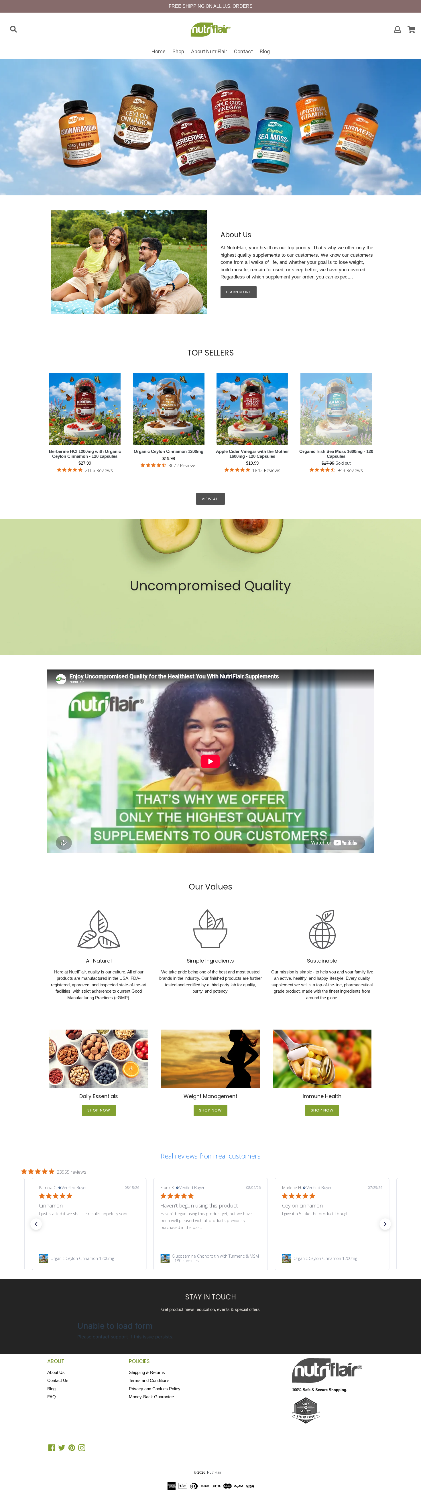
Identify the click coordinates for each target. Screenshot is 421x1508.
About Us (56, 1372)
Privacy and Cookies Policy (154, 1388)
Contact (243, 51)
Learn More (238, 292)
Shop (178, 51)
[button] (36, 1224)
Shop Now (98, 1110)
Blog (265, 51)
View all (210, 499)
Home (159, 51)
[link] (89, 1258)
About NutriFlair (209, 51)
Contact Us (57, 1380)
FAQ (51, 1396)
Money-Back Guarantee (151, 1396)
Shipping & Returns (147, 1372)
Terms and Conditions (149, 1380)
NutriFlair (214, 1472)
